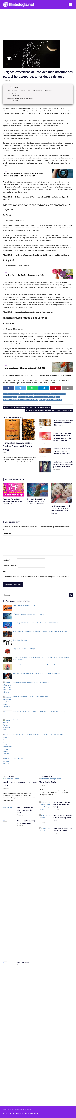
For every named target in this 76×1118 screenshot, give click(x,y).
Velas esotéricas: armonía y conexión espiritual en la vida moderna (63, 422)
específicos (7, 397)
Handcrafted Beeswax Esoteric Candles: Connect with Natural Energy (18, 446)
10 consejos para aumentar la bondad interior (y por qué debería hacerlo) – (40, 631)
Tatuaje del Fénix (47, 782)
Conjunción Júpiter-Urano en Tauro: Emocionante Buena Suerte (48, 411)
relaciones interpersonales (12, 400)
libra (49, 397)
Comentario (7, 534)
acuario (6, 394)
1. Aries (13, 93)
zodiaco (48, 400)
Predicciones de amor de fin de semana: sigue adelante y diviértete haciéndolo (63, 464)
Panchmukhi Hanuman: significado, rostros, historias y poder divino (61, 451)
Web (4, 571)
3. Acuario (14, 100)
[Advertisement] (38, 23)
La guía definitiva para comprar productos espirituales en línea (35, 665)
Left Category (9, 776)
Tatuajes (42, 785)
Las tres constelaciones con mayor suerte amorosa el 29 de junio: (30, 91)
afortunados (14, 394)
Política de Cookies (8, 1113)
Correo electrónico (10, 566)
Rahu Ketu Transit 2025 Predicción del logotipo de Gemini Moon (12, 501)
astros (38, 394)
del (57, 394)
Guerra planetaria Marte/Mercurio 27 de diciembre (31, 682)
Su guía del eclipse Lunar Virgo (24, 649)
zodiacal (42, 400)
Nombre (6, 560)
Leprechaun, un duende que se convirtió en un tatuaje (61, 804)
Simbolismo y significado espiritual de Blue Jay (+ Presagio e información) (39, 711)
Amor (20, 394)
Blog (4, 453)
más (53, 397)
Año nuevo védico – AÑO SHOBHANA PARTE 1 (29, 614)
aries (25, 394)
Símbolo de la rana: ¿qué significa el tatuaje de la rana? (62, 817)
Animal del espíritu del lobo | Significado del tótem (25, 810)
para (57, 397)
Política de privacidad (32, 1113)
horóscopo (21, 397)
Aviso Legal (19, 1113)
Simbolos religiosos (20, 640)
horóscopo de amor (32, 397)
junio (41, 397)
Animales (6, 788)
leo (45, 397)
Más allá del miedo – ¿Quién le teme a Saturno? (30, 697)
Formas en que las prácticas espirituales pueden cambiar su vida (27, 408)
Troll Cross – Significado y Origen (24, 605)
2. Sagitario (15, 95)
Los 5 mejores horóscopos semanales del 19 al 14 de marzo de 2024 (37, 623)
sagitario (25, 400)
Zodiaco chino (56, 400)
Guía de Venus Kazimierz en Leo (24, 720)
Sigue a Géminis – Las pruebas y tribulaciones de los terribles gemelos (38, 734)
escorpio (62, 394)
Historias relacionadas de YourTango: (20, 98)
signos (31, 400)
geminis (14, 397)
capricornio (51, 394)
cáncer (44, 394)
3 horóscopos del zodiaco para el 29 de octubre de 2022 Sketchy (36, 673)
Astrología (6, 80)
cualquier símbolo (19, 758)
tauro (36, 400)
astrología (31, 394)
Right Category (47, 776)
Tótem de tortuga (23, 962)
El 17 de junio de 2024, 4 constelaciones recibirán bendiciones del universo (36, 501)
